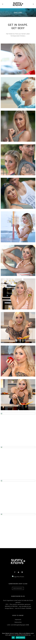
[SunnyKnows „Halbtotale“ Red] (18, 461)
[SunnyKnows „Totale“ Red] (18, 495)
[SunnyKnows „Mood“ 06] (18, 293)
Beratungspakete (17, 588)
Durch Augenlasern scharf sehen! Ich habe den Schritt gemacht (18, 601)
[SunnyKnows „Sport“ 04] (18, 159)
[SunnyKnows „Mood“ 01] (18, 428)
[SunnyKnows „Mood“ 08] (18, 528)
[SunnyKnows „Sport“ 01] (18, 92)
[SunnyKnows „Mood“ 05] (18, 327)
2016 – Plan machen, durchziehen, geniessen (18, 604)
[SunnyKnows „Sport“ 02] (18, 193)
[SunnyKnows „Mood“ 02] (18, 394)
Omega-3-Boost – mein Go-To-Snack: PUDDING (18, 608)
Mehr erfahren (20, 637)
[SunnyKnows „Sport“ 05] (18, 226)
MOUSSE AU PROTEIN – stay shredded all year (18, 606)
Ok (13, 637)
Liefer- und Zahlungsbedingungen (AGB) (18, 625)
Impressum (18, 619)
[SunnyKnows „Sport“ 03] (18, 126)
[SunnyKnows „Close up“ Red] (18, 59)
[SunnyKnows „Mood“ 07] (18, 260)
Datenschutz (18, 622)
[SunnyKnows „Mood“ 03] (18, 361)
